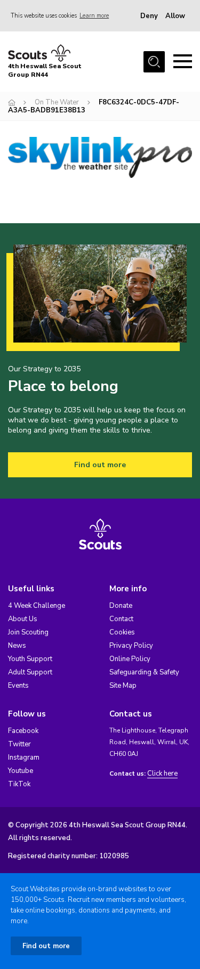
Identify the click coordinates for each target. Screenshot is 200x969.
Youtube (20, 771)
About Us (22, 619)
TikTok (19, 784)
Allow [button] (175, 16)
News (17, 645)
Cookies (122, 632)
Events (18, 685)
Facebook (23, 731)
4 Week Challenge (36, 605)
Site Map (123, 685)
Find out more (100, 465)
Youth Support (30, 659)
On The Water (57, 102)
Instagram (23, 757)
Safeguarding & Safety (144, 672)
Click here (162, 773)
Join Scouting (28, 632)
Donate (120, 605)
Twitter (19, 744)
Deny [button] (149, 16)
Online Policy (129, 659)
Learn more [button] (94, 16)
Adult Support (30, 672)
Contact (121, 619)
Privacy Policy (131, 645)
